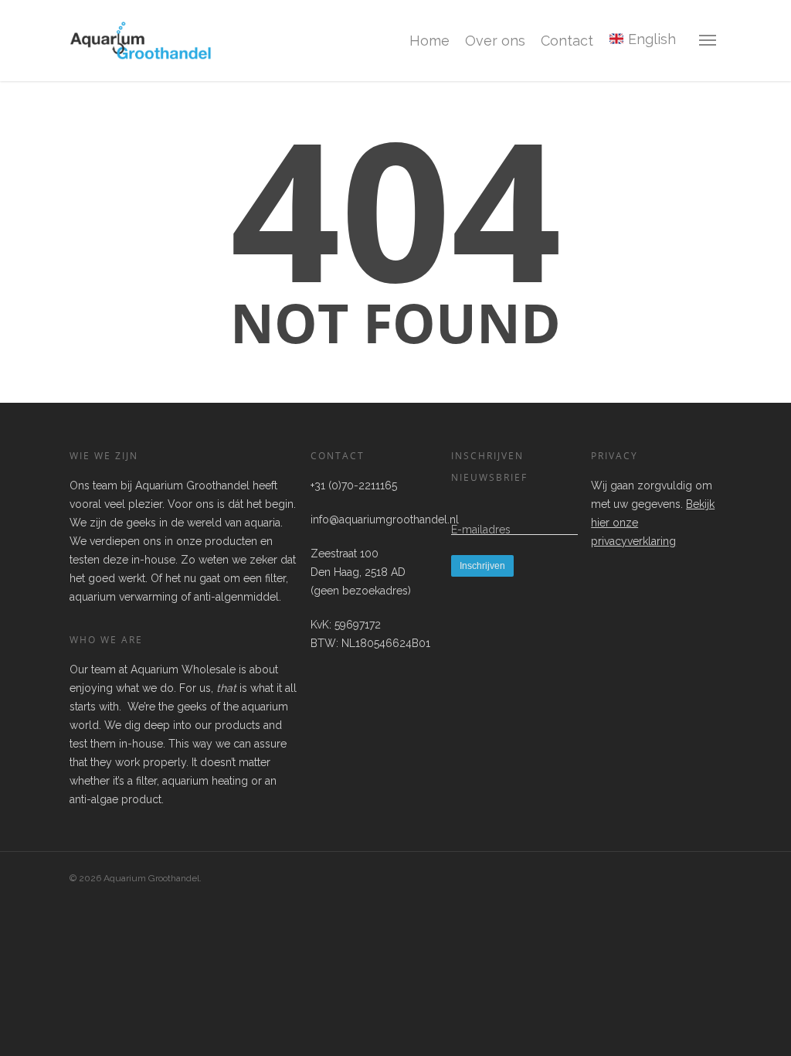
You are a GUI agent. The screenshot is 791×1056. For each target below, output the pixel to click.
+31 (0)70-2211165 (354, 485)
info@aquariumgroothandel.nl (385, 519)
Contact (567, 40)
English (650, 39)
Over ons (495, 40)
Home (429, 40)
